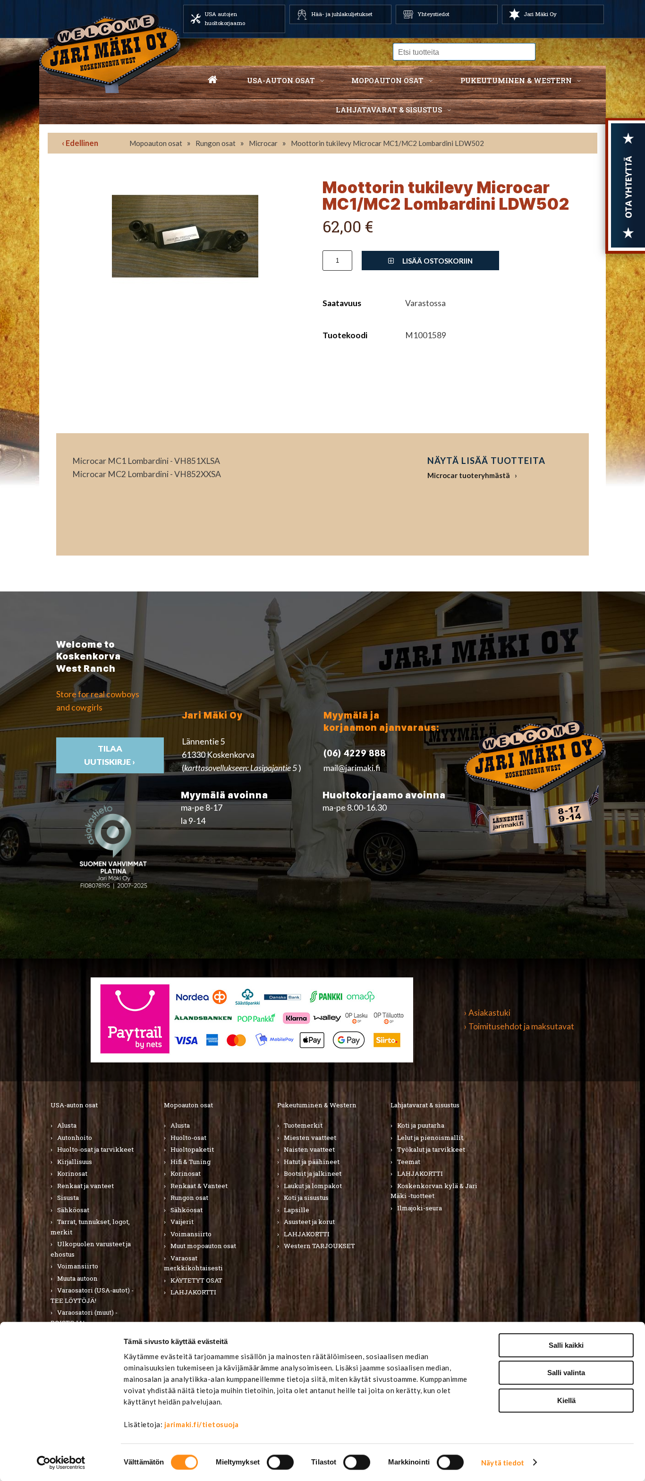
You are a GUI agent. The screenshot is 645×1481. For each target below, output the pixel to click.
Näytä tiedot (502, 1462)
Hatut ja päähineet (311, 1161)
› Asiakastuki (487, 1013)
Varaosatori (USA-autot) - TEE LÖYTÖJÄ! (92, 1295)
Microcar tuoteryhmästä (468, 475)
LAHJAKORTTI (193, 1292)
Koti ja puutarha (420, 1125)
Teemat (408, 1161)
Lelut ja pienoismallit (430, 1137)
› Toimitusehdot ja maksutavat (519, 1026)
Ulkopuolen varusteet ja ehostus (91, 1249)
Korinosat (72, 1173)
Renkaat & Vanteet (199, 1185)
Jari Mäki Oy (540, 13)
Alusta (66, 1125)
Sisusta (68, 1197)
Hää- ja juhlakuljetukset (342, 13)
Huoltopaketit (192, 1149)
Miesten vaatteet (310, 1137)
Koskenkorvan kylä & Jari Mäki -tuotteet (433, 1190)
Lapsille (296, 1210)
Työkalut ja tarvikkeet (431, 1149)
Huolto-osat (188, 1137)
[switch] (280, 1462)
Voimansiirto (77, 1266)
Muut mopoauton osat (203, 1245)
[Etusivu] (212, 80)
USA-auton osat (281, 80)
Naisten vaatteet (309, 1149)
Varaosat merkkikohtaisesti (193, 1263)
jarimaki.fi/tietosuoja (201, 1424)
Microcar (263, 143)
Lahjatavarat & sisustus (389, 109)
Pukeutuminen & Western (316, 1105)
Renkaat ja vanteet (85, 1185)
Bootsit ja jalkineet (312, 1173)
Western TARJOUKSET (319, 1245)
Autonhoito (74, 1137)
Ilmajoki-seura (419, 1208)
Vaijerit (182, 1221)
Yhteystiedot (433, 13)
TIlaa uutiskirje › (110, 755)
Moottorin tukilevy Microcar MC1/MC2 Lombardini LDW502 (387, 143)
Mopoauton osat (387, 80)
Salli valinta (566, 1373)
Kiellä (566, 1400)
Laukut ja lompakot (313, 1185)
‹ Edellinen (80, 143)
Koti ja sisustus (306, 1197)
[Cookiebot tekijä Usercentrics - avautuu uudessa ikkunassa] (61, 1462)
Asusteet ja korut (309, 1221)
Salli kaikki (566, 1345)
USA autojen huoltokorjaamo (225, 18)
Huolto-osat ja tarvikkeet (95, 1149)
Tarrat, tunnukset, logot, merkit (90, 1226)
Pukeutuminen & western (516, 80)
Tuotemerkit (303, 1125)
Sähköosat (73, 1210)
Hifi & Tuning (190, 1161)
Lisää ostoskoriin (437, 261)
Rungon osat (215, 143)
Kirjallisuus (74, 1161)
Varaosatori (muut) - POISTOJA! (84, 1317)
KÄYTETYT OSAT (196, 1280)
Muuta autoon (77, 1278)
